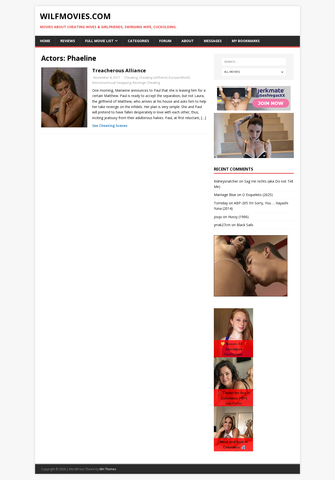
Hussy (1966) (238, 216)
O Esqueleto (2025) (257, 194)
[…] (203, 117)
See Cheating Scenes (109, 125)
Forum (165, 40)
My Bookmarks (246, 40)
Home (45, 40)
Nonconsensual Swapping (111, 82)
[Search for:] (254, 62)
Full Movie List (99, 40)
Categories (138, 40)
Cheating (131, 77)
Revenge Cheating (146, 82)
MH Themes (108, 469)
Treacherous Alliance (119, 70)
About (187, 40)
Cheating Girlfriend (153, 77)
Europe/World (179, 77)
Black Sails (245, 224)
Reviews (67, 40)
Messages (213, 40)
